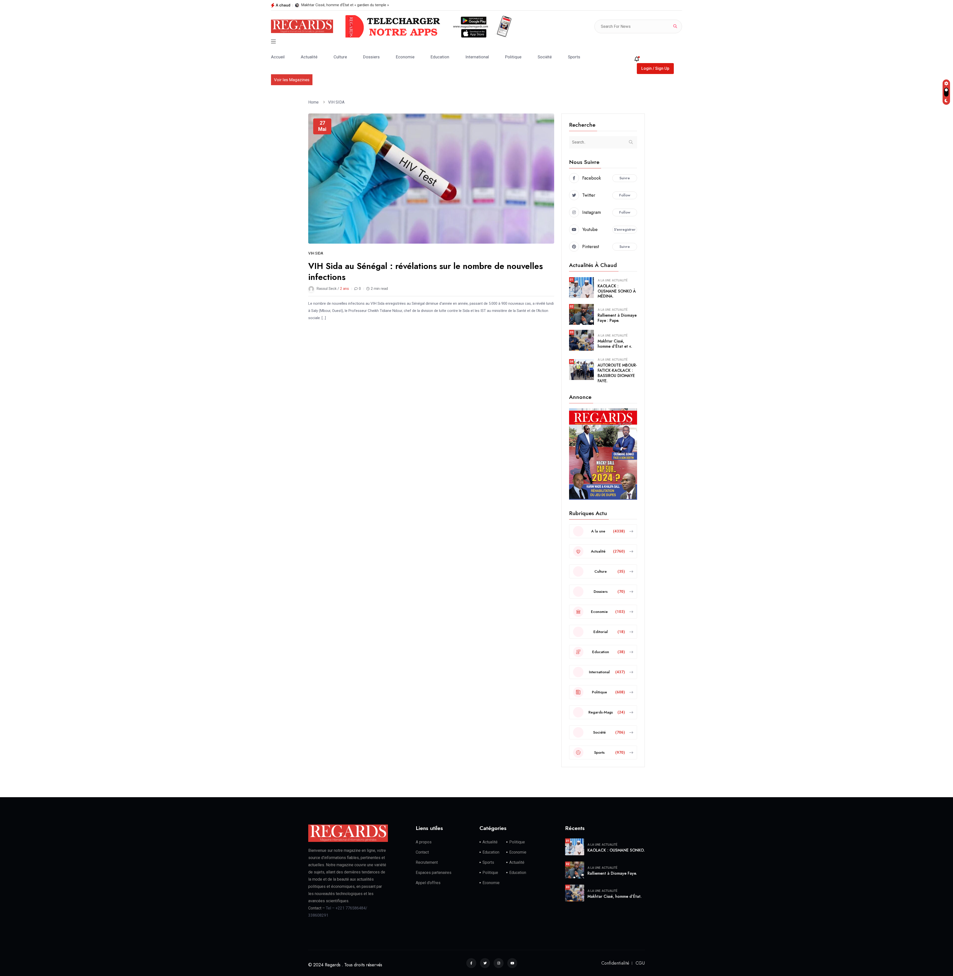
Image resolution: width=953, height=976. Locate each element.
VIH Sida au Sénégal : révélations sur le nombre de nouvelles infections (425, 271)
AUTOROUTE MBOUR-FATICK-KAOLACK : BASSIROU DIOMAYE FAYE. (617, 372)
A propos (424, 842)
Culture (340, 56)
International (477, 56)
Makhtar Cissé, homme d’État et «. (615, 343)
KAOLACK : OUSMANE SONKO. (616, 850)
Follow (624, 195)
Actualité (309, 56)
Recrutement (427, 862)
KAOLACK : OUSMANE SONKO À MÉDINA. (617, 291)
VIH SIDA (336, 102)
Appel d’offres (428, 882)
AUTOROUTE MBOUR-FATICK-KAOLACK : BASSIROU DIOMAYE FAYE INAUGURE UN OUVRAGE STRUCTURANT (390, 5)
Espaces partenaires (433, 872)
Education (440, 56)
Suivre (624, 178)
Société (545, 56)
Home (314, 102)
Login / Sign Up (655, 68)
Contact (422, 852)
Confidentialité (615, 963)
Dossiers (371, 56)
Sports (574, 56)
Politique (513, 56)
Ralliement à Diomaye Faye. (612, 873)
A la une (604, 280)
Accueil (278, 56)
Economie (405, 56)
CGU (640, 963)
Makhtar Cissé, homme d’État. (614, 896)
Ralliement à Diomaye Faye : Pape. (617, 317)
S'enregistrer (625, 229)
